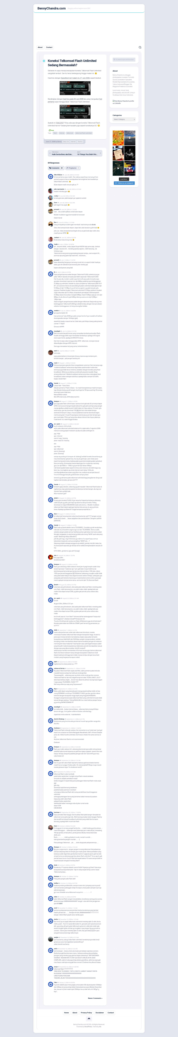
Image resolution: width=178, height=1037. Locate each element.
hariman (57, 812)
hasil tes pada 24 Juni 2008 (73, 99)
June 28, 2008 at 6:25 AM (73, 189)
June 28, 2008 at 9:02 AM (67, 196)
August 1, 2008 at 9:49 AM (67, 363)
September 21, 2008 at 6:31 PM (75, 719)
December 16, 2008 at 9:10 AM (70, 937)
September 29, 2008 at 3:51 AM (66, 772)
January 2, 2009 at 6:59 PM (67, 982)
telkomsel (70, 133)
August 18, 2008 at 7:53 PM (67, 555)
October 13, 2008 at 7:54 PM (69, 876)
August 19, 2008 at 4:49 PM (69, 564)
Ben (55, 222)
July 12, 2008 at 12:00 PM (68, 310)
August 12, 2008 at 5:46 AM (71, 424)
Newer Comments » (95, 998)
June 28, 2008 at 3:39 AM (71, 175)
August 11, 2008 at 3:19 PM (68, 383)
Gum (55, 202)
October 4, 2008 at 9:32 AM (67, 826)
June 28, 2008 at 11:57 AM (66, 222)
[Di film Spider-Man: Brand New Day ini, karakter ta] (118, 153)
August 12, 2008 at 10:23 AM (68, 484)
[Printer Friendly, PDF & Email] (51, 130)
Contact (49, 47)
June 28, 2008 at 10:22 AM (67, 202)
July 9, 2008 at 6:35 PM (64, 272)
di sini (94, 224)
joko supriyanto (59, 189)
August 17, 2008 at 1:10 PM (68, 525)
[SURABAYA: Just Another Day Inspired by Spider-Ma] (129, 138)
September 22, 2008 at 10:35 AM (71, 747)
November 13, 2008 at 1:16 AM (68, 908)
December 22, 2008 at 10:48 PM (69, 967)
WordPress (88, 1026)
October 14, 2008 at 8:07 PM (69, 883)
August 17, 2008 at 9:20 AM (67, 514)
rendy (56, 196)
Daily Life (66, 141)
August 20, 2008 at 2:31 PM (68, 585)
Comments (57, 168)
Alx (100, 1026)
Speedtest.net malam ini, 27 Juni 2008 (75, 78)
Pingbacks (74, 168)
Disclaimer (100, 1013)
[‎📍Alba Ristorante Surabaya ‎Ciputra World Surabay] (118, 138)
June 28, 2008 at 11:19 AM (69, 209)
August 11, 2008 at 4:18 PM (69, 401)
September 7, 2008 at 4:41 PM (68, 630)
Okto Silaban (58, 175)
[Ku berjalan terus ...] (118, 168)
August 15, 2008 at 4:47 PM (68, 498)
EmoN (56, 584)
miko (55, 897)
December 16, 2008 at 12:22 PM (68, 949)
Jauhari (56, 237)
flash (55, 133)
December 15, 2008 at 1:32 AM (69, 919)
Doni (55, 826)
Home (66, 1013)
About (40, 47)
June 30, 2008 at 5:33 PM (68, 237)
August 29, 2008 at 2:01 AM (71, 598)
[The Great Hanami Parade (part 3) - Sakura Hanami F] (129, 168)
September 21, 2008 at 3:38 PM (71, 707)
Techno (80, 141)
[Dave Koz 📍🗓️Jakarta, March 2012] (129, 153)
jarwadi (56, 209)
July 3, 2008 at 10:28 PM (67, 244)
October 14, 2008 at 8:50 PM (67, 897)
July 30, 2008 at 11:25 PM (67, 351)
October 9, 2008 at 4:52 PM (67, 865)
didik (55, 630)
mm (55, 555)
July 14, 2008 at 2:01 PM (69, 331)
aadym (56, 937)
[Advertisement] (89, 28)
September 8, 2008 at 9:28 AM (68, 662)
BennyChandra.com (51, 8)
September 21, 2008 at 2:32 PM (76, 668)
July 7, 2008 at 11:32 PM (68, 260)
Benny (59, 142)
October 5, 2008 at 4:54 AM (69, 847)
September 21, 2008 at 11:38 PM (71, 728)
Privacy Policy (86, 1013)
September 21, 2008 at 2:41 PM (68, 689)
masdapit (57, 331)
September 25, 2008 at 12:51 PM (70, 760)
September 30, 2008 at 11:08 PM (71, 812)
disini (60, 903)
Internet (61, 133)
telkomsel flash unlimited (84, 133)
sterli (55, 351)
